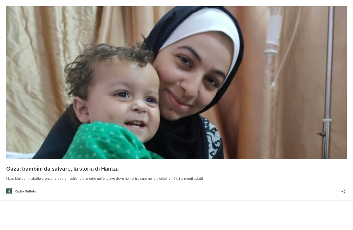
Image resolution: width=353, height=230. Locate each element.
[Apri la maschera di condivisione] (343, 190)
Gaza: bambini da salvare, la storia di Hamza (62, 169)
